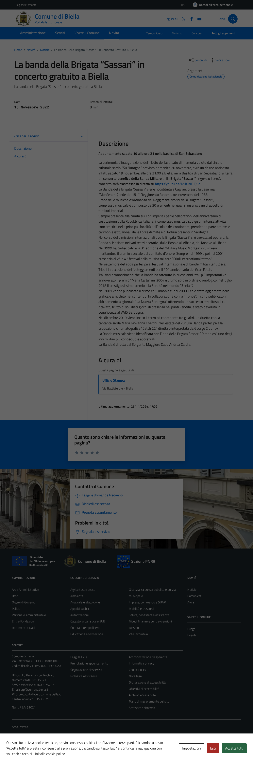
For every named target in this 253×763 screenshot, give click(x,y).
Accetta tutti (234, 748)
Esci (213, 748)
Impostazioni (191, 748)
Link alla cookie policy (49, 753)
